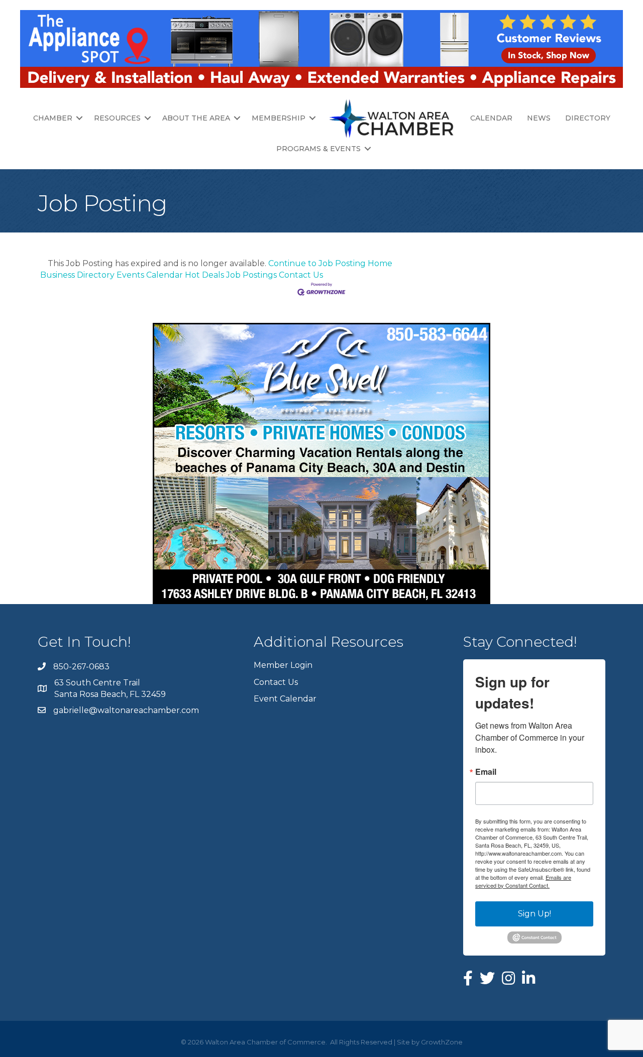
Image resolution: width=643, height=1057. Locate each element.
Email (485, 772)
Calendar (491, 118)
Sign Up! (534, 913)
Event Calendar (285, 698)
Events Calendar (150, 275)
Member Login (283, 665)
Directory (587, 118)
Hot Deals (204, 275)
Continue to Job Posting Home (330, 263)
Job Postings (251, 275)
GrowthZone (442, 1042)
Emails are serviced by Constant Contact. (523, 881)
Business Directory (77, 275)
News (539, 118)
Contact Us (301, 275)
